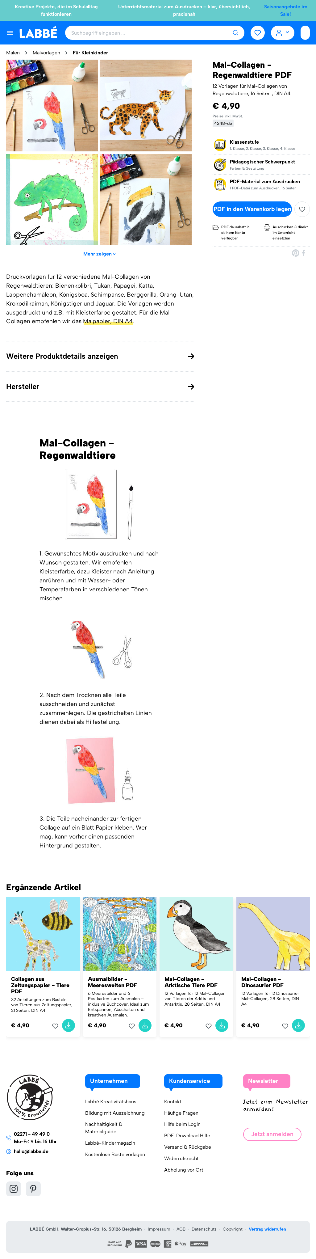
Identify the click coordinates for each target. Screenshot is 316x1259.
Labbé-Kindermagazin (110, 1143)
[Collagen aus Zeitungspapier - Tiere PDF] (43, 934)
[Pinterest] (295, 253)
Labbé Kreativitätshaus (110, 1102)
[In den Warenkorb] (68, 1025)
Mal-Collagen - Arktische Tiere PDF (191, 982)
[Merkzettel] (258, 33)
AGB (181, 1229)
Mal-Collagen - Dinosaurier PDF (262, 982)
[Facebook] (304, 253)
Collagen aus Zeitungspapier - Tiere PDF (40, 985)
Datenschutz (204, 1229)
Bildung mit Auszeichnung (115, 1113)
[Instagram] (13, 1188)
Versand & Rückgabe (187, 1147)
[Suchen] (235, 33)
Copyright (233, 1229)
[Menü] (9, 33)
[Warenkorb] (305, 33)
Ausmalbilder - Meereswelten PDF (112, 982)
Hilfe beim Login (182, 1124)
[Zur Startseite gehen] (38, 32)
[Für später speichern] (302, 209)
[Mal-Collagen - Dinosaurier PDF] (273, 934)
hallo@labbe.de (31, 1151)
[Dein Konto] (283, 33)
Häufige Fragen (181, 1113)
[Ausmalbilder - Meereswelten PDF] (120, 934)
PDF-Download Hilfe (187, 1136)
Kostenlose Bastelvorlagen (115, 1154)
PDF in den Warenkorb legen (252, 209)
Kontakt (172, 1102)
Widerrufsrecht (181, 1158)
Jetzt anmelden (272, 1134)
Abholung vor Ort (183, 1170)
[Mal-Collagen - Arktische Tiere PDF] (196, 934)
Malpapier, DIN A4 (108, 321)
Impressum (159, 1229)
